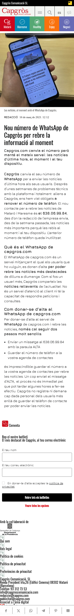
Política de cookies (11, 556)
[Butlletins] (69, 11)
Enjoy (51, 27)
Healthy (37, 27)
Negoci (66, 27)
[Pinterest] (56, 610)
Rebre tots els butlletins (37, 497)
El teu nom (9, 450)
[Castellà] (59, 11)
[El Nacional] (70, 3)
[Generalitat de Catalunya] (37, 529)
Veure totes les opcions (37, 505)
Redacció (11, 117)
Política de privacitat (13, 563)
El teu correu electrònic (18, 465)
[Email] (68, 610)
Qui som (5, 541)
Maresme (22, 27)
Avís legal (6, 548)
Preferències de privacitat (16, 571)
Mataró (7, 27)
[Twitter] (19, 611)
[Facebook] (6, 611)
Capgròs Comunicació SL (15, 3)
